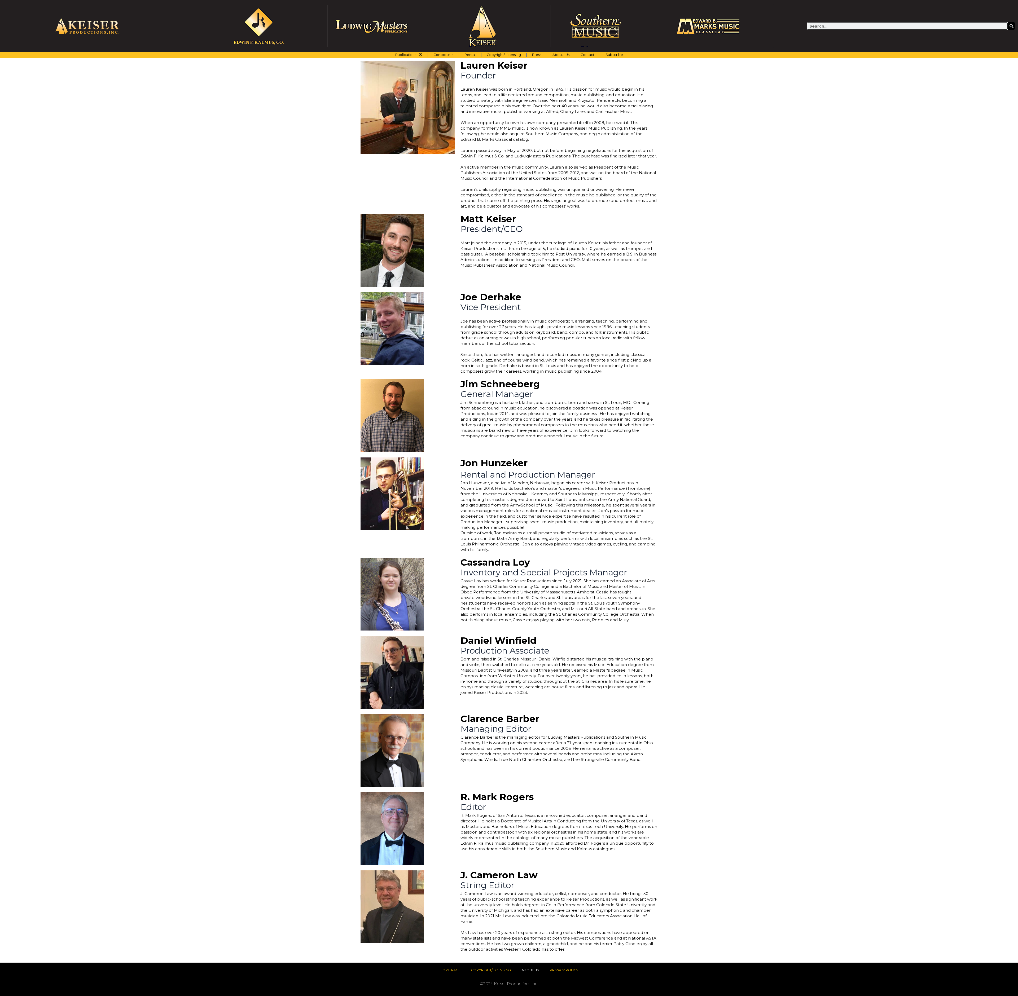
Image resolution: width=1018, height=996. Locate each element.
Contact (587, 55)
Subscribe (614, 55)
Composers (443, 55)
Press (536, 55)
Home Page (450, 970)
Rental (470, 55)
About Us (560, 55)
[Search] (1011, 26)
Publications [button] (405, 55)
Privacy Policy (564, 970)
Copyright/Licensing (504, 55)
